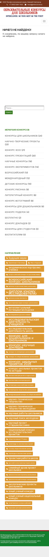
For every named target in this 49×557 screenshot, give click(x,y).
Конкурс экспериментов (19, 167)
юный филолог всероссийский (20, 503)
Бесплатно (11, 217)
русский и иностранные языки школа (22, 463)
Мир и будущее (36, 263)
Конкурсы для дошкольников (23, 206)
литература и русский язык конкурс (21, 385)
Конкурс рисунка (15, 189)
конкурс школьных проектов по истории (25, 369)
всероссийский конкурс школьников (24, 280)
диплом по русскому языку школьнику (22, 286)
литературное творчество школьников (22, 390)
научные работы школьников (25, 413)
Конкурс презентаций (18, 155)
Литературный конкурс (19, 195)
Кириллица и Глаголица (17, 263)
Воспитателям (13, 234)
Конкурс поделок (15, 212)
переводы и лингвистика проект (20, 453)
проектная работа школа (23, 458)
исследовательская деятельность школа (21, 329)
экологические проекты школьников (22, 485)
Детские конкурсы (16, 184)
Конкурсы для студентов (20, 229)
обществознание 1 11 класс (18, 439)
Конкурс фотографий (17, 201)
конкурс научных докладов (22, 346)
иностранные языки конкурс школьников (23, 303)
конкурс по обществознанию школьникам (23, 357)
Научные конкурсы (16, 161)
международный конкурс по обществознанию (25, 394)
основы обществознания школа (20, 449)
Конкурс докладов (16, 223)
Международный (15, 178)
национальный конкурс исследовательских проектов (22, 432)
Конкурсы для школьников (21, 136)
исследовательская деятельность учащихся (24, 322)
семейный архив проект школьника (22, 468)
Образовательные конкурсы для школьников (24, 11)
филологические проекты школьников (22, 475)
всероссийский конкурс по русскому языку (24, 274)
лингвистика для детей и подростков (21, 375)
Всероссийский (14, 172)
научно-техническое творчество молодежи (22, 407)
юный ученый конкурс (21, 491)
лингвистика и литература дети (19, 380)
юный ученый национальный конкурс (24, 497)
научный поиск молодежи (23, 418)
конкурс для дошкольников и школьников (21, 338)
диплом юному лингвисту (18, 298)
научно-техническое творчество (21, 400)
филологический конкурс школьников (22, 479)
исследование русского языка (19, 314)
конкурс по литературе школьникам (21, 352)
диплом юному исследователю (23, 292)
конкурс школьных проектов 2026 (23, 363)
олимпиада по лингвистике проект (21, 444)
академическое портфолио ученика (24, 268)
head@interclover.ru (35, 5)
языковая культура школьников (20, 508)
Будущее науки (18, 258)
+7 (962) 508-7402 (16, 5)
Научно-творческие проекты (22, 141)
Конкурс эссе (13, 150)
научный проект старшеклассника (19, 424)
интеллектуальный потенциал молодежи (21, 308)
